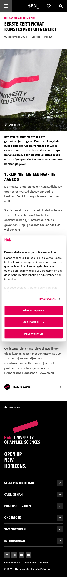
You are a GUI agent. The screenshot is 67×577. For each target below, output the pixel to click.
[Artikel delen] (60, 387)
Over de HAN (13, 494)
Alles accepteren (33, 310)
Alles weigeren (33, 333)
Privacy (44, 562)
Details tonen (47, 298)
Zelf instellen (31, 321)
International (14, 541)
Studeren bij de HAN (19, 483)
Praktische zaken (17, 506)
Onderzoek (12, 518)
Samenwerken (15, 529)
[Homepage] (33, 6)
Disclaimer (30, 562)
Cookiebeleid (12, 562)
